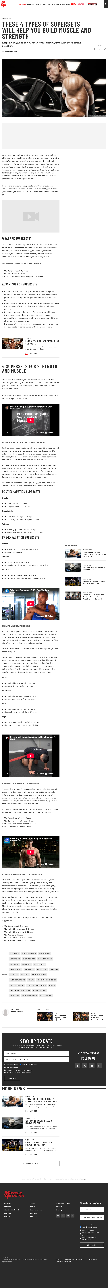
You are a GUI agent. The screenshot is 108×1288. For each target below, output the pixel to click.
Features (57, 4)
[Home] (4, 6)
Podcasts (33, 1213)
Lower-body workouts (17, 980)
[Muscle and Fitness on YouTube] (91, 1065)
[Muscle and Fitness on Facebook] (77, 1065)
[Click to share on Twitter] (100, 49)
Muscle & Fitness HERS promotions (19, 1070)
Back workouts (15, 959)
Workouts (22, 4)
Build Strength (39, 964)
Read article (31, 353)
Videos (32, 1206)
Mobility (31, 980)
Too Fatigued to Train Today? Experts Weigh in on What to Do (94, 554)
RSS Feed (33, 1217)
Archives (59, 1206)
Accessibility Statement (63, 1261)
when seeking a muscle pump (35, 173)
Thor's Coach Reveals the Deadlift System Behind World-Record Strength (93, 597)
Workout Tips (7, 19)
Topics (32, 1203)
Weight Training (46, 996)
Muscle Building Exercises (46, 980)
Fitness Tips (14, 975)
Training (28, 338)
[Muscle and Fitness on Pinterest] (99, 1065)
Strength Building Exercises (20, 990)
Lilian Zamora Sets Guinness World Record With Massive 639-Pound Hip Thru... (97, 1021)
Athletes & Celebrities (44, 4)
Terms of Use (69, 1259)
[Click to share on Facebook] (94, 49)
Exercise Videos (36, 1210)
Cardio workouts (15, 969)
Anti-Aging (66, 4)
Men (29, 1065)
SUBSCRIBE (12, 1078)
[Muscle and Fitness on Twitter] (84, 1065)
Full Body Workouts (39, 975)
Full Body (24, 975)
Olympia (92, 4)
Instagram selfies (36, 170)
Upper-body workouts (29, 996)
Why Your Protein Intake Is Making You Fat (94, 568)
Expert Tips (54, 969)
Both (23, 1065)
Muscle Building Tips (17, 985)
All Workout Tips (31, 1163)
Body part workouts (45, 959)
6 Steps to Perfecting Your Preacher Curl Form (94, 583)
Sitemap (59, 1210)
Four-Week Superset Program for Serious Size (42, 342)
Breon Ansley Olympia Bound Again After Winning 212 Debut (61, 1020)
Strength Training (39, 990)
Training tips (14, 996)
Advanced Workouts (29, 954)
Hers (82, 4)
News (56, 1013)
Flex (74, 4)
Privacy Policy (80, 1259)
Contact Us (58, 1259)
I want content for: (11, 1065)
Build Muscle (14, 964)
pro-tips (52, 985)
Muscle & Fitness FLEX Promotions (19, 1073)
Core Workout (29, 969)
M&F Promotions (13, 1068)
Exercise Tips (42, 969)
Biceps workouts (29, 959)
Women (35, 1065)
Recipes (7, 1217)
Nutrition (30, 4)
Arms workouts (44, 954)
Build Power (26, 964)
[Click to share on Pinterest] (105, 49)
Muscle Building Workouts (37, 985)
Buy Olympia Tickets (63, 1203)
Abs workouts (14, 954)
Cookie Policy (92, 1259)
